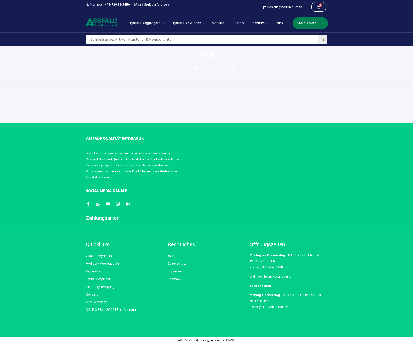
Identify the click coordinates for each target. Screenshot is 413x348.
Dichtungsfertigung (100, 287)
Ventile (218, 23)
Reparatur (93, 271)
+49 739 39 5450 (117, 5)
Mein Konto (307, 23)
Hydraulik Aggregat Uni (102, 264)
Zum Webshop (96, 302)
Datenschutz (177, 264)
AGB (171, 256)
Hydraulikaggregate (144, 23)
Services (257, 23)
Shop (239, 23)
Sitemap (174, 279)
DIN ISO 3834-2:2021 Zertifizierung (111, 310)
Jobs (279, 23)
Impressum (176, 271)
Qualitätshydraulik (99, 256)
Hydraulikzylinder (186, 23)
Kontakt (92, 295)
